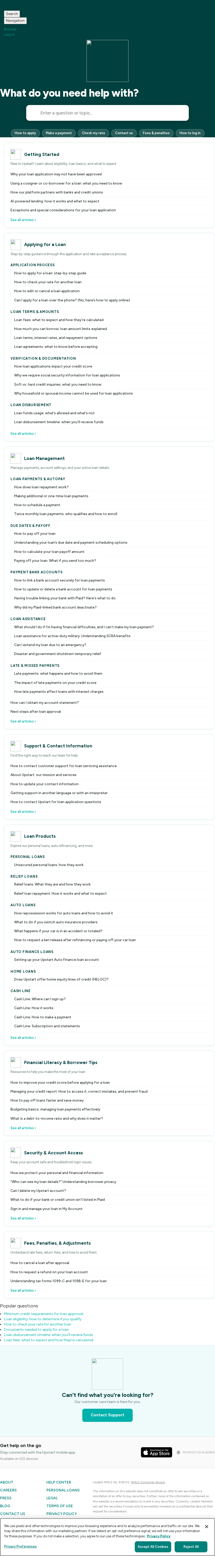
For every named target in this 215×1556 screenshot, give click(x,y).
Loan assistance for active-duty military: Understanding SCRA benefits (72, 636)
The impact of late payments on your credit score (55, 682)
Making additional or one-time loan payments (51, 496)
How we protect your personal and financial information (56, 1173)
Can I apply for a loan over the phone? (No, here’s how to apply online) (72, 300)
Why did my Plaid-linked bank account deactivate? (55, 607)
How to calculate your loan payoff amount (49, 551)
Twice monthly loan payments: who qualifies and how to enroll (65, 514)
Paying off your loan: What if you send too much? (55, 560)
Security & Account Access (53, 1152)
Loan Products (40, 836)
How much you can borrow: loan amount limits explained (60, 329)
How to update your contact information (44, 784)
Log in (9, 34)
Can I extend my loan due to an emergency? (50, 645)
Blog (5, 1506)
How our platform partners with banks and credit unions (56, 192)
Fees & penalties (156, 133)
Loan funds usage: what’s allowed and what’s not (54, 413)
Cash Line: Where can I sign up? (40, 999)
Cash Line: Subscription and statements (47, 1026)
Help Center (58, 1482)
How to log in (190, 133)
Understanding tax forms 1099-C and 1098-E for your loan (58, 1281)
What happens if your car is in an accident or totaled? (58, 931)
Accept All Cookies (153, 1547)
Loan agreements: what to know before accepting (56, 346)
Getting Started (41, 154)
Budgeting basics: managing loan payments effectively (55, 1109)
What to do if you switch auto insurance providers (56, 922)
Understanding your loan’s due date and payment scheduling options (70, 542)
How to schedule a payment (37, 505)
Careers (8, 1490)
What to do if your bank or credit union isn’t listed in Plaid (57, 1199)
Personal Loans (63, 1490)
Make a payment (59, 133)
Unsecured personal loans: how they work (49, 865)
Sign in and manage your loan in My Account (46, 1209)
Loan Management (44, 458)
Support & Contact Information (58, 745)
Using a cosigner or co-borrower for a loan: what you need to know (66, 183)
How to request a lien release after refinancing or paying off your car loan (75, 940)
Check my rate (93, 133)
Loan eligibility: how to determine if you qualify (42, 1319)
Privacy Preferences (20, 1546)
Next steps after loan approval (35, 711)
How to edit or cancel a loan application (47, 291)
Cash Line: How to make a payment (42, 1017)
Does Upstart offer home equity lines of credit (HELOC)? (61, 979)
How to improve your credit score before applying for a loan (60, 1082)
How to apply (25, 133)
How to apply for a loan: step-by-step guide (50, 273)
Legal (52, 1498)
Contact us (124, 133)
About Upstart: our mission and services (43, 775)
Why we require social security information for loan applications (67, 375)
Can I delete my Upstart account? (38, 1190)
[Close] (206, 1526)
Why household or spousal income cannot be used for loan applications (73, 393)
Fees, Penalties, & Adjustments (57, 1243)
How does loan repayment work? (41, 487)
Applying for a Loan (45, 244)
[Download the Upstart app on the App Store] (156, 1452)
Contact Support (107, 1415)
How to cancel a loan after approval (39, 1263)
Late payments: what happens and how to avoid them (58, 673)
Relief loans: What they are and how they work (52, 884)
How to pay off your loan (35, 533)
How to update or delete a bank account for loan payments (63, 589)
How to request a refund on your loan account (49, 1272)
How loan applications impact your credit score (53, 366)
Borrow (10, 29)
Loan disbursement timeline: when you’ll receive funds (59, 422)
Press (6, 1498)
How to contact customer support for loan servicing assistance (63, 766)
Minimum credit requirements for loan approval (43, 1314)
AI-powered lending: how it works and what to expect (54, 201)
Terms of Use (59, 1506)
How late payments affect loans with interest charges (59, 691)
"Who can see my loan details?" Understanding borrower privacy (63, 1182)
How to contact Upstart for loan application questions (55, 802)
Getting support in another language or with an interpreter (59, 793)
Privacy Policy (61, 1514)
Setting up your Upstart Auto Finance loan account (56, 959)
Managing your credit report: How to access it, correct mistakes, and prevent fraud (79, 1091)
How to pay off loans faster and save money (47, 1100)
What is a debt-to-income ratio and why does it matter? (56, 1118)
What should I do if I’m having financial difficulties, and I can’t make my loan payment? (84, 627)
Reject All (191, 1547)
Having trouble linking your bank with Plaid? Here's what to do (65, 598)
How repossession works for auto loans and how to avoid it (63, 913)
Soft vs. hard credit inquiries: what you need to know (57, 384)
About (6, 1482)
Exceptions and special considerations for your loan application (63, 210)
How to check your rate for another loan (48, 282)
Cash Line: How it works (33, 1008)
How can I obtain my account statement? (44, 702)
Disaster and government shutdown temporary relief (57, 654)
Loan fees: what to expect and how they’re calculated (59, 320)
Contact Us (12, 1514)
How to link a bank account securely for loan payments (59, 580)
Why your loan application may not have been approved (56, 174)
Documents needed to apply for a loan (36, 1329)
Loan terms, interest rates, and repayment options (55, 338)
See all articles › (23, 220)
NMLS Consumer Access (148, 1482)
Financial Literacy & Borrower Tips (60, 1062)
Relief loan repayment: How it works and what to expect (60, 893)
